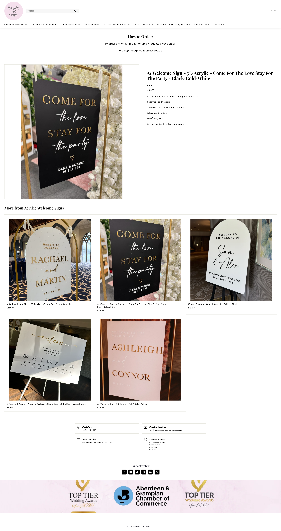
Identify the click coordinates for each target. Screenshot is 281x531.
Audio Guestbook (70, 25)
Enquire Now (202, 25)
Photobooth (92, 25)
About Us (218, 25)
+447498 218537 (89, 430)
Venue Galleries (144, 25)
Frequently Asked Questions (173, 25)
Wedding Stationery (44, 25)
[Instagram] (130, 472)
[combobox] (52, 11)
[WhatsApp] (157, 472)
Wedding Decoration (16, 25)
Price (149, 85)
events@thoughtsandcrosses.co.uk (97, 442)
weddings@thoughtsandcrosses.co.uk (165, 430)
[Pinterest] (143, 472)
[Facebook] (124, 472)
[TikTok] (137, 472)
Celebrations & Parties (117, 25)
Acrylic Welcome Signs (44, 207)
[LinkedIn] (150, 472)
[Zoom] (72, 132)
